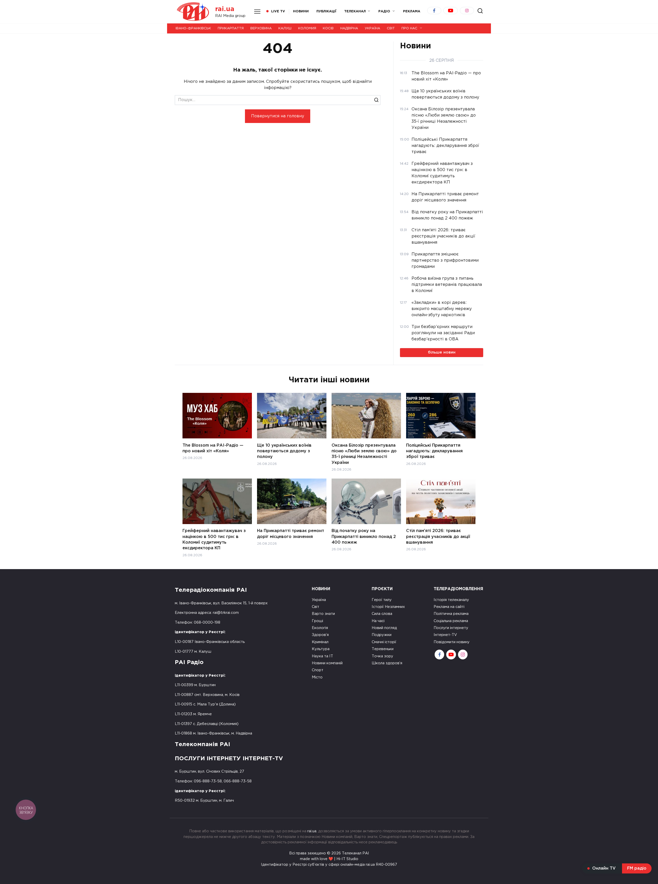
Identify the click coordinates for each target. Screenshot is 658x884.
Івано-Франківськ (193, 28)
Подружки (381, 635)
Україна (372, 28)
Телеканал (355, 11)
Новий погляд (384, 628)
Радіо (384, 11)
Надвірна (349, 28)
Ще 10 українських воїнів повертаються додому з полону (284, 451)
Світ (391, 28)
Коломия (307, 28)
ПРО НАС (409, 28)
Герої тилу (382, 600)
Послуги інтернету (451, 628)
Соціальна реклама (451, 621)
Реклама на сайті (449, 606)
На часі (378, 621)
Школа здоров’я (387, 663)
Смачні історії (384, 642)
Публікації (326, 11)
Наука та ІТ (322, 656)
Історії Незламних (388, 606)
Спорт (317, 670)
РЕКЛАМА (411, 11)
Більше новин (441, 352)
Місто (317, 677)
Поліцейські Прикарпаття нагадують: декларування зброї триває (434, 451)
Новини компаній (327, 663)
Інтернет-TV (445, 635)
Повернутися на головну (277, 116)
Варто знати (323, 613)
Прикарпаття (231, 28)
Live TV (278, 11)
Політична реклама (451, 613)
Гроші (317, 621)
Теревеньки (383, 649)
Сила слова (382, 613)
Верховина (261, 28)
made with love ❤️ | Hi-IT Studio (329, 859)
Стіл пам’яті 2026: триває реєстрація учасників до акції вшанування (438, 536)
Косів (328, 28)
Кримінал (320, 642)
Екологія (320, 628)
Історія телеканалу (451, 600)
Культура (321, 649)
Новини (301, 11)
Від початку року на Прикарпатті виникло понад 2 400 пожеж (364, 536)
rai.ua (224, 9)
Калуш (284, 28)
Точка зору (382, 656)
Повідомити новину (452, 642)
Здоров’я (320, 635)
